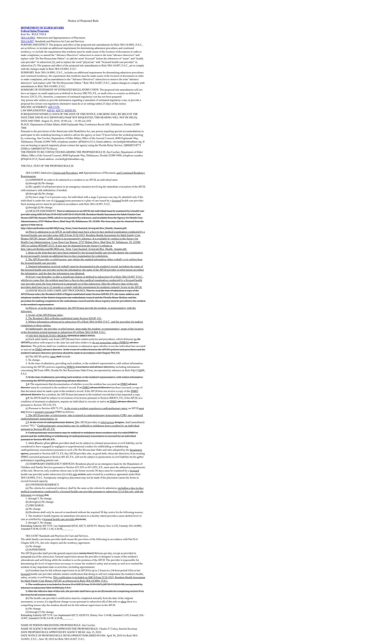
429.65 (51, 110)
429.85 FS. (70, 110)
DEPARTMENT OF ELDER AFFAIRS (42, 27)
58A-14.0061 (28, 37)
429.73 (59, 110)
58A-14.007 (27, 41)
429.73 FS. (54, 107)
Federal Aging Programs (35, 30)
